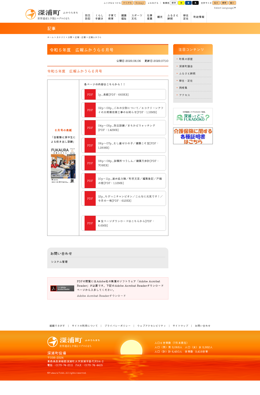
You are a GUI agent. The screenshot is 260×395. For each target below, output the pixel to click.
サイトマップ (180, 325)
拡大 (216, 2)
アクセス (184, 95)
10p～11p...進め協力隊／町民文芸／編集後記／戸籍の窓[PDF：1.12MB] (130, 181)
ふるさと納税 (172, 16)
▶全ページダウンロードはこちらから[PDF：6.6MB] (126, 223)
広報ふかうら (95, 37)
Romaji (140, 2)
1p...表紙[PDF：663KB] (113, 94)
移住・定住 (186, 80)
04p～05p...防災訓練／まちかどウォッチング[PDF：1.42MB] (126, 127)
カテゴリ (60, 37)
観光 (160, 17)
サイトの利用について (85, 325)
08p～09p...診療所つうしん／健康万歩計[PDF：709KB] (128, 163)
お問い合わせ (202, 325)
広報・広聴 (80, 37)
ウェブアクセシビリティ (151, 325)
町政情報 (198, 17)
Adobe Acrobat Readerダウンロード (101, 295)
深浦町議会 (186, 66)
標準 (174, 2)
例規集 (183, 88)
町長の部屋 (186, 59)
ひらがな (127, 2)
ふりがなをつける (112, 3)
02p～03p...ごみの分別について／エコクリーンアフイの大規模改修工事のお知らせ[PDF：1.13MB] (130, 110)
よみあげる (153, 3)
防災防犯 (88, 16)
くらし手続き (99, 16)
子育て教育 (112, 16)
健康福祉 (124, 16)
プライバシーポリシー (117, 325)
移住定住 (186, 16)
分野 (70, 37)
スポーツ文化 (136, 16)
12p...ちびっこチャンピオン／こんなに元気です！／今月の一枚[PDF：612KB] (130, 198)
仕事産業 (150, 16)
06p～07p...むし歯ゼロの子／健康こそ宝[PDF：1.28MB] (128, 145)
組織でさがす (57, 325)
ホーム (50, 37)
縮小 (232, 2)
